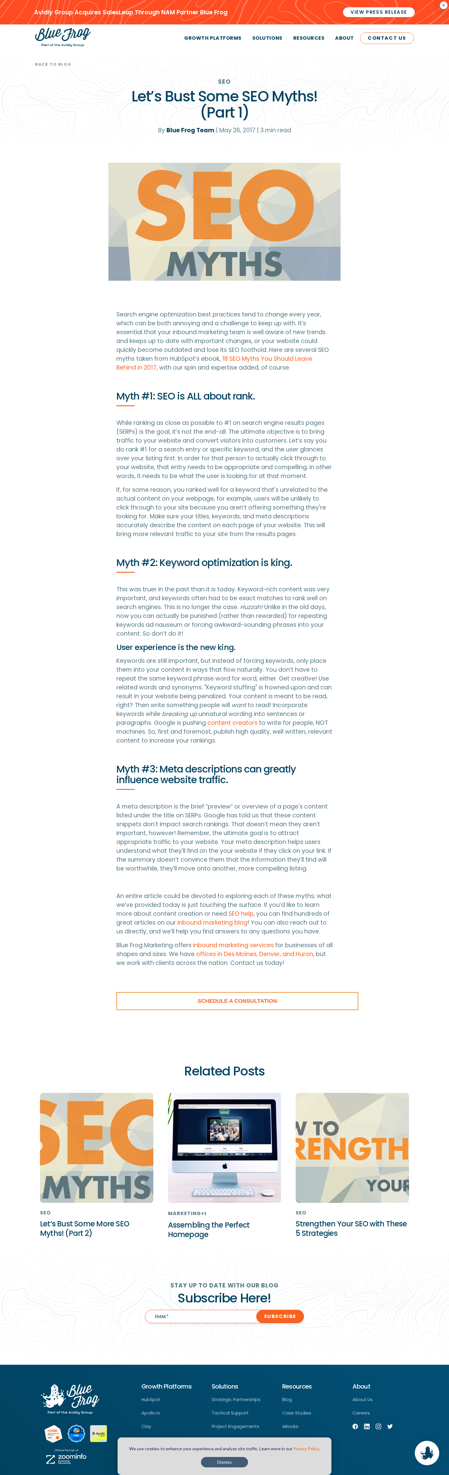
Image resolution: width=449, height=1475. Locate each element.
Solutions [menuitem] (267, 38)
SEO (224, 82)
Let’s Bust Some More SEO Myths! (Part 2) (84, 1228)
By (186, 130)
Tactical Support (230, 1413)
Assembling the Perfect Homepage (209, 1230)
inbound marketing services (233, 945)
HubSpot (150, 1400)
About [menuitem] (344, 38)
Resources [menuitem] (309, 38)
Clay (146, 1426)
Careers (361, 1413)
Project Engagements (235, 1426)
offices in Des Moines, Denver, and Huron (254, 954)
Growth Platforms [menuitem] (212, 38)
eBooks (290, 1426)
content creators (232, 723)
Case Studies (296, 1413)
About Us (362, 1400)
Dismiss (224, 1462)
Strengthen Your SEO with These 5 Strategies (351, 1228)
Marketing (184, 1213)
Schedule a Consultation (237, 1001)
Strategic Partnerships (236, 1400)
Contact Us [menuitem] (387, 38)
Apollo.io (150, 1413)
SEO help (241, 914)
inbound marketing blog (212, 922)
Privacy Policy (306, 1448)
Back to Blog (53, 64)
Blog (287, 1400)
